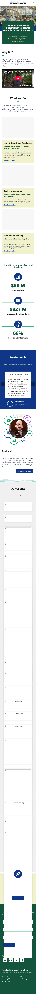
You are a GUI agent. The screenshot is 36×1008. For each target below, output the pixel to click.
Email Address (7, 956)
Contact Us (18, 919)
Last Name (6, 948)
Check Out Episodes (24, 492)
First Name (6, 940)
